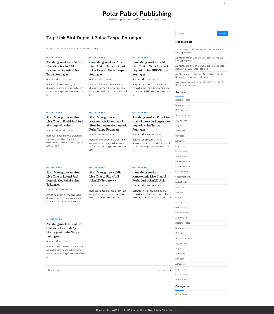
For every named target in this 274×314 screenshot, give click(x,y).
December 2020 (182, 223)
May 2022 (179, 136)
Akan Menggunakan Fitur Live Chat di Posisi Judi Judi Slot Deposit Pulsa (64, 121)
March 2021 (180, 207)
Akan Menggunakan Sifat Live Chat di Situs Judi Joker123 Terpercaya (105, 176)
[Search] (225, 3)
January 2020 (181, 279)
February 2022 (182, 151)
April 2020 (180, 264)
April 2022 (180, 141)
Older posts (54, 270)
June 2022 (180, 131)
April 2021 (179, 202)
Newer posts (162, 270)
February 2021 (182, 213)
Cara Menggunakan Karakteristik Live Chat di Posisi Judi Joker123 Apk (149, 176)
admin (51, 79)
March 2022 (180, 146)
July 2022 (179, 125)
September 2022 (183, 115)
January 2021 (181, 218)
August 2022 (181, 120)
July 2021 (179, 187)
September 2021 (183, 177)
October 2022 (181, 110)
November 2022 (182, 105)
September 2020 (183, 238)
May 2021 (179, 197)
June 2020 (180, 254)
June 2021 (180, 192)
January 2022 (181, 156)
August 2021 (181, 182)
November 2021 (182, 166)
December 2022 (182, 100)
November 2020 (182, 228)
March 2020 (180, 269)
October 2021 (181, 172)
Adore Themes (170, 310)
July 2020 (179, 248)
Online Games (54, 57)
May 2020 (180, 259)
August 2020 (181, 243)
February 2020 (182, 274)
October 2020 (181, 233)
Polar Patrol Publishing (137, 13)
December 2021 (182, 161)
